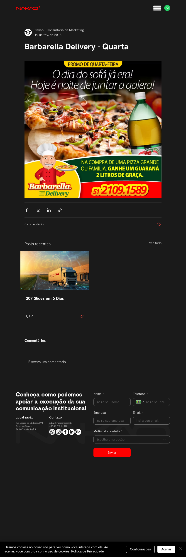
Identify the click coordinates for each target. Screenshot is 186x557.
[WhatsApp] (167, 8)
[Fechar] (180, 549)
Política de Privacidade (87, 551)
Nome (98, 394)
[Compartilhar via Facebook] (26, 210)
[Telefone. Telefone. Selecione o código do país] (140, 402)
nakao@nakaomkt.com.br (60, 422)
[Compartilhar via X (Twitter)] (38, 210)
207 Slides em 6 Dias (45, 298)
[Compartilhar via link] (60, 210)
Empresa (99, 413)
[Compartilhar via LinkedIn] (49, 210)
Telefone (140, 394)
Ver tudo (155, 243)
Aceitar (166, 549)
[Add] (52, 432)
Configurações (140, 549)
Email (138, 413)
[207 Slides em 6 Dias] (54, 270)
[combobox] (131, 439)
